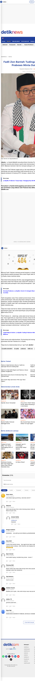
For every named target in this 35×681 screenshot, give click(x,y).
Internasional (25, 41)
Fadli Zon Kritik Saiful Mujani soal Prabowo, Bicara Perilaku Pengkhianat (14, 370)
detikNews (4, 56)
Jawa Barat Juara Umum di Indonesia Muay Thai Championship (14, 375)
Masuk (31, 1)
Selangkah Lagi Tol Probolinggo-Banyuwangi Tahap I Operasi (21, 447)
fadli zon (30, 348)
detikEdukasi (27, 649)
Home (3, 41)
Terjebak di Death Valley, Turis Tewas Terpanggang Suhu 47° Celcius (7, 447)
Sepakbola (26, 659)
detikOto (26, 661)
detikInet (26, 653)
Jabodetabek (16, 41)
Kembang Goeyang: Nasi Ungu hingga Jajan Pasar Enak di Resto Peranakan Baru (7, 464)
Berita (8, 41)
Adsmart (5, 44)
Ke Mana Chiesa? (20, 462)
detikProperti (27, 663)
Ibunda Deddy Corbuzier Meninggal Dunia (7, 422)
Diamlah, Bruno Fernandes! (8, 402)
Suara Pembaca (28, 44)
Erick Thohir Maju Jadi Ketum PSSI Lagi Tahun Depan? (13, 380)
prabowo (23, 348)
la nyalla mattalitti (7, 348)
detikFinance (27, 651)
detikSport (26, 657)
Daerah (19, 44)
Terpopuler (12, 44)
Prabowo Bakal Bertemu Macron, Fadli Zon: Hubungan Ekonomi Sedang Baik (13, 365)
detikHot (26, 655)
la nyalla (16, 348)
